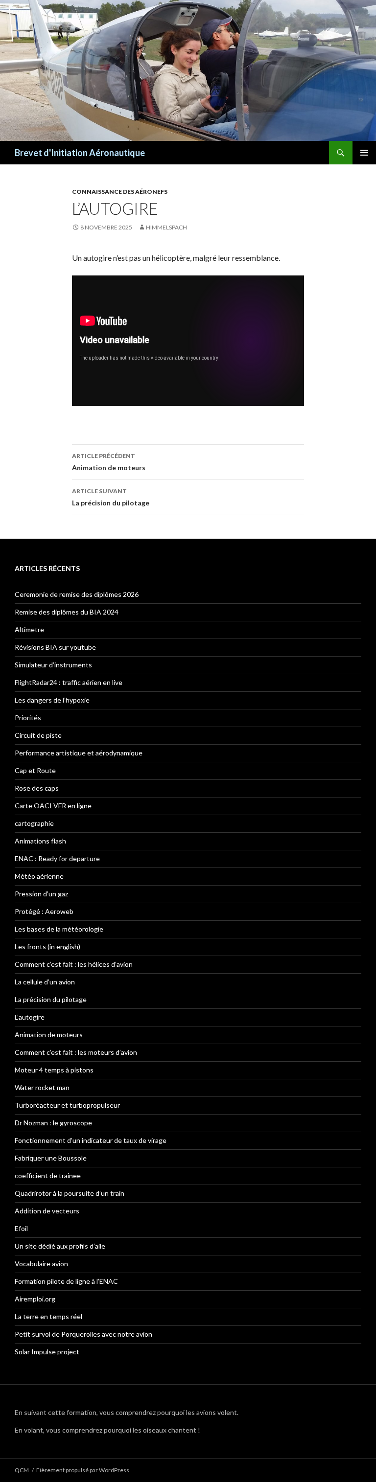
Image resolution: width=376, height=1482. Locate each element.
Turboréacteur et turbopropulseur (67, 1105)
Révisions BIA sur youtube (55, 647)
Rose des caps (37, 788)
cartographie (34, 823)
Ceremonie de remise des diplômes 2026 (77, 594)
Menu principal (364, 152)
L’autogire (30, 1017)
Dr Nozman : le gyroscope (53, 1122)
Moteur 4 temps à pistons (54, 1070)
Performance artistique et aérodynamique (78, 753)
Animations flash (40, 841)
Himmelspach (166, 227)
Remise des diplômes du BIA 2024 (66, 612)
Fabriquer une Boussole (51, 1158)
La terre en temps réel (48, 1316)
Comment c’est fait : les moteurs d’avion (76, 1052)
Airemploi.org (35, 1299)
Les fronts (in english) (47, 946)
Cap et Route (35, 770)
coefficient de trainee (48, 1175)
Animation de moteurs (108, 462)
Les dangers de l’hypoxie (52, 700)
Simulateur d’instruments (53, 665)
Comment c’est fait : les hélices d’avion (74, 964)
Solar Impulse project (47, 1351)
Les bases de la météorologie (59, 929)
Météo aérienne (39, 876)
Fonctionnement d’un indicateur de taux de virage (90, 1140)
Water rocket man (42, 1087)
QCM (22, 1470)
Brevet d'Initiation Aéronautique (80, 152)
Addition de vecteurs (47, 1211)
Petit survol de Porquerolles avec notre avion (83, 1334)
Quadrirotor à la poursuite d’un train (69, 1193)
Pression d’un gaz (41, 893)
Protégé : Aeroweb (44, 911)
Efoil (21, 1228)
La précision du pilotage (110, 497)
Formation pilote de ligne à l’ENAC (66, 1281)
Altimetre (29, 629)
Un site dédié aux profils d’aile (60, 1246)
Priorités (28, 717)
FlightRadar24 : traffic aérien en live (68, 682)
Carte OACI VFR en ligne (53, 805)
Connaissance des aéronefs (119, 191)
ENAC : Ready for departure (57, 858)
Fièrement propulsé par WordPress (82, 1470)
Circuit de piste (38, 735)
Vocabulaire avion (41, 1263)
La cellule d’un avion (45, 982)
